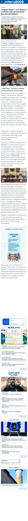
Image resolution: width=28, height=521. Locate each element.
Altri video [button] (23, 456)
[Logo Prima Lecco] (14, 1)
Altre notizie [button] (23, 369)
